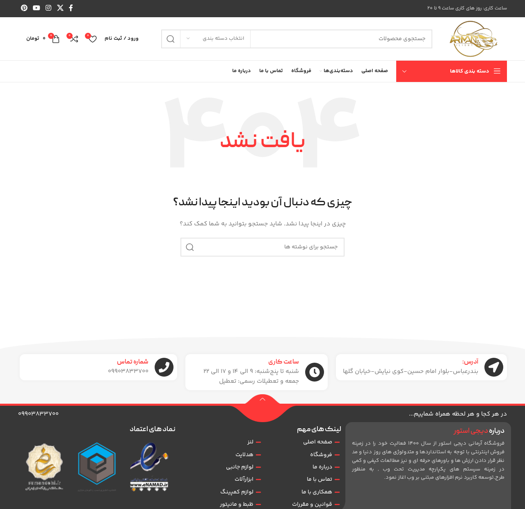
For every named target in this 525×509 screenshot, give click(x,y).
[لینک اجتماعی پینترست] (24, 8)
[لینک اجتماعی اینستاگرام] (48, 8)
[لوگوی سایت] (474, 38)
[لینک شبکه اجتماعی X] (60, 8)
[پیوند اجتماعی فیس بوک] (70, 8)
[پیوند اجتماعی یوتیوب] (36, 8)
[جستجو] (170, 39)
